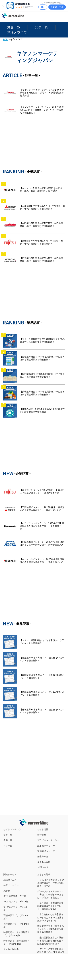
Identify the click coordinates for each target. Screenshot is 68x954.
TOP (5, 39)
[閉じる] (3, 5)
